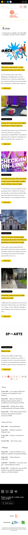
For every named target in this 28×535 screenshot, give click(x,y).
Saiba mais (7, 88)
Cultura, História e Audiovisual (10, 458)
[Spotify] (15, 491)
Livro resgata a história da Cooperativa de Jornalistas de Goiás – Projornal (13, 393)
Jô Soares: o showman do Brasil (12, 436)
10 (22, 377)
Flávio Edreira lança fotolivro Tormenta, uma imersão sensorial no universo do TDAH (13, 413)
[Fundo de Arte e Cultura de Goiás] (15, 522)
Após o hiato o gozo (11, 441)
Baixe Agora (9, 503)
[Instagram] (2, 491)
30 (11, 379)
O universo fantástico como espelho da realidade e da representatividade (13, 453)
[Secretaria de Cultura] (22, 522)
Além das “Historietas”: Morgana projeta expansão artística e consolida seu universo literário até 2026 (12, 401)
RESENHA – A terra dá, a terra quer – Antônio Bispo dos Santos (14, 463)
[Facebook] (11, 491)
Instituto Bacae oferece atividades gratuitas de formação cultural (12, 407)
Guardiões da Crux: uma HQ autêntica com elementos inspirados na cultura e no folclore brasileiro (13, 470)
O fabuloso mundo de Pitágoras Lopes (11, 431)
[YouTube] (7, 491)
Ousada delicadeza (10, 426)
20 (25, 377)
